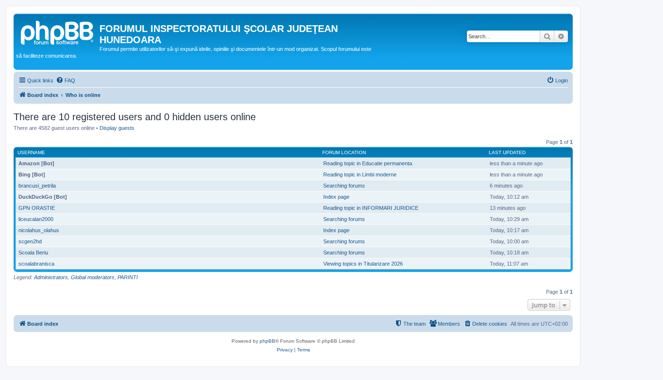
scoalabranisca (36, 264)
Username (31, 152)
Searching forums (344, 186)
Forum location (344, 152)
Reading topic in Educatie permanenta (367, 163)
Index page (336, 197)
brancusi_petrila (37, 186)
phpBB (267, 341)
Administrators (51, 277)
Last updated (507, 152)
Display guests (116, 128)
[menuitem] (65, 80)
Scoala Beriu (33, 252)
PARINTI (127, 277)
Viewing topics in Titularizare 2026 (363, 264)
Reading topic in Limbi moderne (360, 174)
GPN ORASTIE (36, 208)
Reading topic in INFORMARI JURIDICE (370, 208)
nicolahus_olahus (38, 230)
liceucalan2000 (35, 219)
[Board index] (57, 31)
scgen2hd (30, 241)
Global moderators (93, 277)
